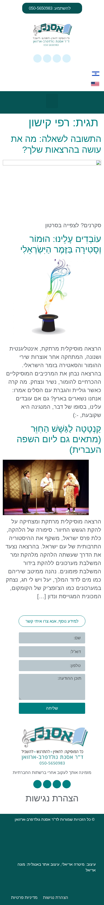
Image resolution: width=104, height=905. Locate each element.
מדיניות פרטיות (24, 897)
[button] (52, 101)
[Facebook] (57, 58)
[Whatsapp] (66, 58)
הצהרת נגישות (52, 798)
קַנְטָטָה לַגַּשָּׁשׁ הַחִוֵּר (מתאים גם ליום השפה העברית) (59, 439)
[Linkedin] (47, 58)
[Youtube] (37, 58)
